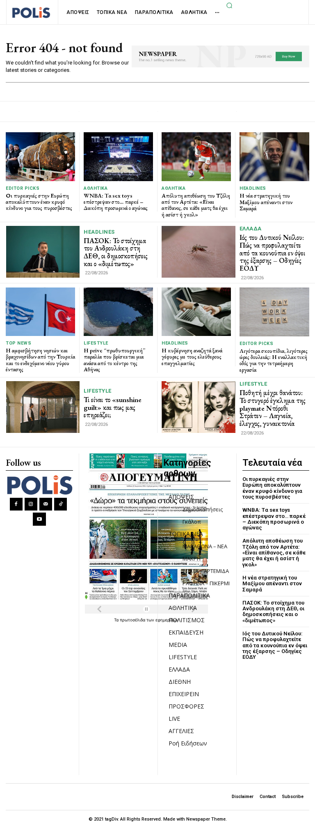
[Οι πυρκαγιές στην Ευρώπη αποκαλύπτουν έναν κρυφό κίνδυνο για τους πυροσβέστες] (40, 156)
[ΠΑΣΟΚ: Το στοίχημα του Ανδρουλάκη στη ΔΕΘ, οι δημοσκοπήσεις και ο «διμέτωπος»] (43, 251)
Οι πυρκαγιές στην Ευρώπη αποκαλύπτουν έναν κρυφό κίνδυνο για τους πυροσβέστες (39, 202)
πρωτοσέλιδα (133, 619)
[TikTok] (60, 504)
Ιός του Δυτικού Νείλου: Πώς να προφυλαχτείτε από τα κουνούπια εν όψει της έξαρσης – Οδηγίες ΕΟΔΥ (272, 253)
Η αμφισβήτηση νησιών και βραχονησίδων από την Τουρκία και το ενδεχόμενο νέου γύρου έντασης (40, 360)
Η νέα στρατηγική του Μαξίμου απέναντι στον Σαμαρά (266, 202)
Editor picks (22, 188)
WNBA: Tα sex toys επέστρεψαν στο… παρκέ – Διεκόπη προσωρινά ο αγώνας (116, 202)
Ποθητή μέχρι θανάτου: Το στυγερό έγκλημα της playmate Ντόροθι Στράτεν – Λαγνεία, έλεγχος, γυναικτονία (273, 408)
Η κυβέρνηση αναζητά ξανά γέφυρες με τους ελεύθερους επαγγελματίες (192, 357)
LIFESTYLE (96, 343)
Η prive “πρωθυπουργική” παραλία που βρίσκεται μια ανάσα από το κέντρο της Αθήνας (114, 360)
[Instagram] (31, 504)
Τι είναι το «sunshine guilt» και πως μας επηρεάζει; (113, 407)
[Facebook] (16, 504)
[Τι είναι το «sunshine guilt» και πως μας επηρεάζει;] (43, 406)
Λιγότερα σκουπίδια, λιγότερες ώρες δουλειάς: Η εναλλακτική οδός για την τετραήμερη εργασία (274, 360)
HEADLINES (253, 188)
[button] (229, 5)
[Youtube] (39, 519)
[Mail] (45, 504)
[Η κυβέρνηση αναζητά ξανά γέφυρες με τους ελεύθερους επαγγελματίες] (196, 312)
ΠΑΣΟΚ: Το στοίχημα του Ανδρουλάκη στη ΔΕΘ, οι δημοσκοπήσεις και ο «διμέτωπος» (116, 252)
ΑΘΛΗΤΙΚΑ (95, 188)
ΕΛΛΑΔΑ (251, 228)
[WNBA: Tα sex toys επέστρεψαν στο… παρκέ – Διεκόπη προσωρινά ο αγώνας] (118, 156)
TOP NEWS (18, 343)
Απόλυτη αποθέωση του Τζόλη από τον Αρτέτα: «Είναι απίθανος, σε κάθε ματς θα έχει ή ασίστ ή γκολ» (196, 205)
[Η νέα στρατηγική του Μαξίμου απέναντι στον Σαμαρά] (274, 156)
